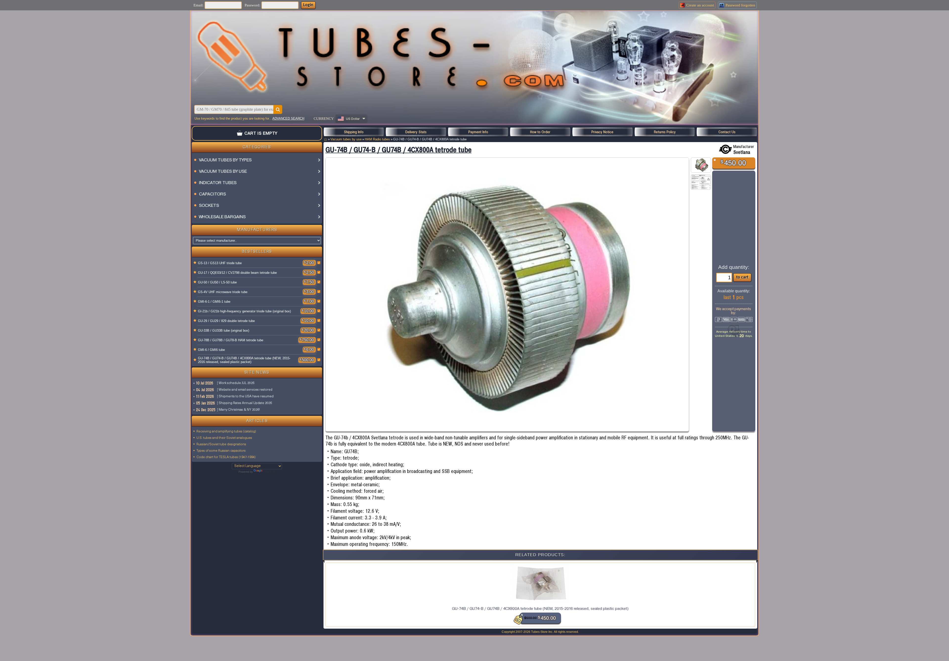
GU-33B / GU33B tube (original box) (223, 330)
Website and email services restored (245, 389)
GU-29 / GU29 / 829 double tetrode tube (226, 321)
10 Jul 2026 (205, 383)
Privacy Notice (602, 131)
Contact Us (726, 131)
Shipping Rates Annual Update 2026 (245, 403)
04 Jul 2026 (205, 389)
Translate (269, 471)
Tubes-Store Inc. (542, 632)
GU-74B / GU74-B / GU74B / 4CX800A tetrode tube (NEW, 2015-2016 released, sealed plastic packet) (244, 360)
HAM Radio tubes (377, 139)
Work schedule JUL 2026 (236, 383)
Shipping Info (354, 131)
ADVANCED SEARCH (288, 118)
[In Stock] (195, 263)
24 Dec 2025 (206, 409)
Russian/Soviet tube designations (221, 444)
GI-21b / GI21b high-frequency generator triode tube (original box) (244, 311)
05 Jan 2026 (205, 403)
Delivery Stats (416, 131)
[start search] (277, 109)
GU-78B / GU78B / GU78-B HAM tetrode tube (230, 340)
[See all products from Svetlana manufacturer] (725, 149)
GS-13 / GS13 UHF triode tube (220, 263)
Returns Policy (665, 131)
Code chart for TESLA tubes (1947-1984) (226, 457)
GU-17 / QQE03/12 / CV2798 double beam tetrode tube (237, 273)
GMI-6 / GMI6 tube (211, 350)
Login (308, 5)
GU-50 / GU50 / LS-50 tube (217, 282)
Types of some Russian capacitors (221, 450)
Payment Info (478, 131)
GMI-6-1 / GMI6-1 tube (214, 301)
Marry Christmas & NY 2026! (239, 409)
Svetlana (741, 152)
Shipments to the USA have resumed (246, 396)
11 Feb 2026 (205, 396)
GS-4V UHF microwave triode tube (222, 292)
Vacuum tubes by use (346, 139)
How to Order (540, 131)
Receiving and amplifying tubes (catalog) (226, 431)
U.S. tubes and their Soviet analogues (224, 438)
